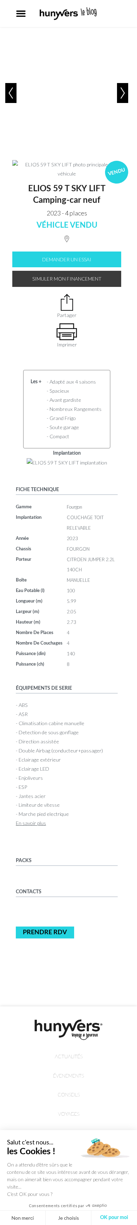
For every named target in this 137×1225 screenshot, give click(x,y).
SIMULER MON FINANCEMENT (67, 279)
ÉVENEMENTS (68, 1076)
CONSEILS (69, 1094)
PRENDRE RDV (45, 932)
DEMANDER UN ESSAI (66, 259)
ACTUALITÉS (69, 1056)
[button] (21, 13)
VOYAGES (68, 1114)
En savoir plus (31, 823)
